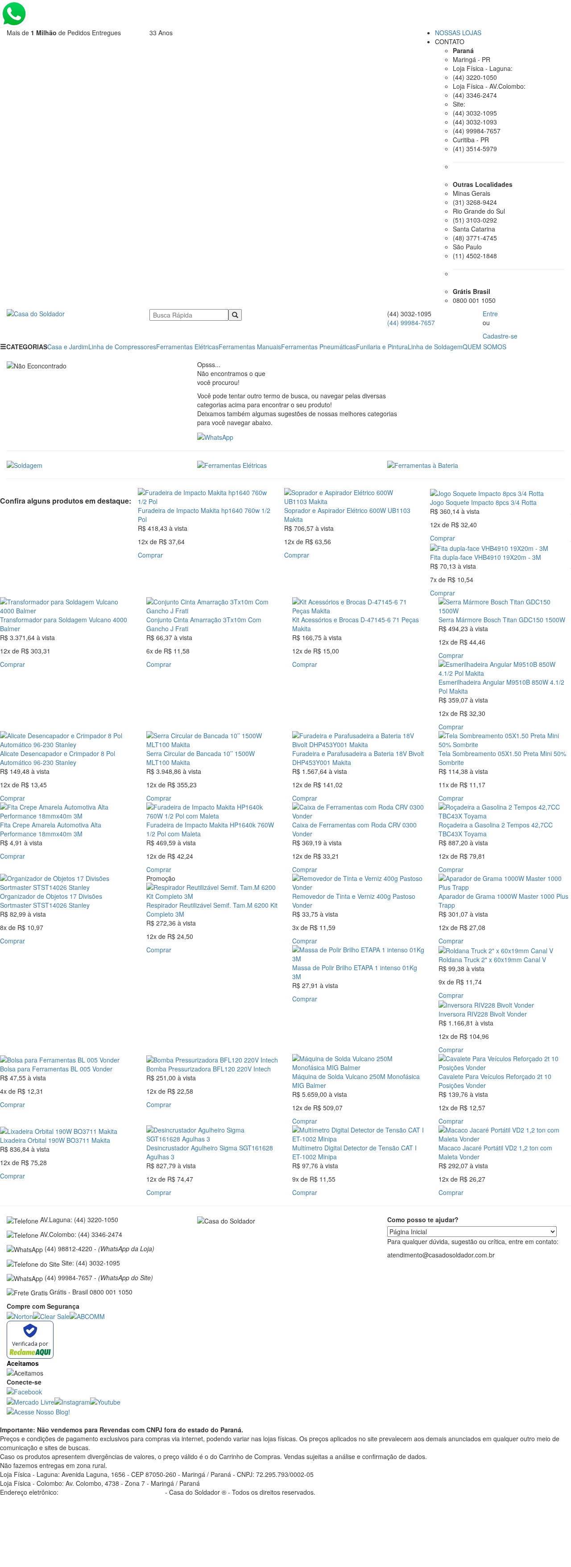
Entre (490, 313)
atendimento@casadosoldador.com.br (54, 1501)
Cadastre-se (500, 335)
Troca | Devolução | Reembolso (44, 1518)
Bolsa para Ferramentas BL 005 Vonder (56, 1068)
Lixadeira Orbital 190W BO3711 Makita (55, 1140)
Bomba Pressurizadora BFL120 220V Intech (208, 1068)
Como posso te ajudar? (423, 1219)
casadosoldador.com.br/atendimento (111, 1492)
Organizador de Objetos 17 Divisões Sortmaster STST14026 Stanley (51, 901)
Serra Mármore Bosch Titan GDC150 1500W (502, 619)
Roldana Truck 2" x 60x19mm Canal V (492, 959)
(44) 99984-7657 (411, 322)
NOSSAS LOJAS (458, 32)
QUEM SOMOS (484, 346)
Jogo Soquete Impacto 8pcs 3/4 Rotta (483, 502)
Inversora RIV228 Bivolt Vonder (483, 1013)
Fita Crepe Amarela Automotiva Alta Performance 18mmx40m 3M (50, 829)
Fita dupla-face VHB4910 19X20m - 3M (485, 557)
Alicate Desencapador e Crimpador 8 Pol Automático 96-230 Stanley (57, 758)
